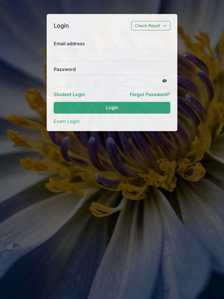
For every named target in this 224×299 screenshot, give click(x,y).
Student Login (69, 94)
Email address (69, 43)
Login (112, 107)
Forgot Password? (150, 94)
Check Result (147, 25)
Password (65, 69)
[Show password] (164, 81)
